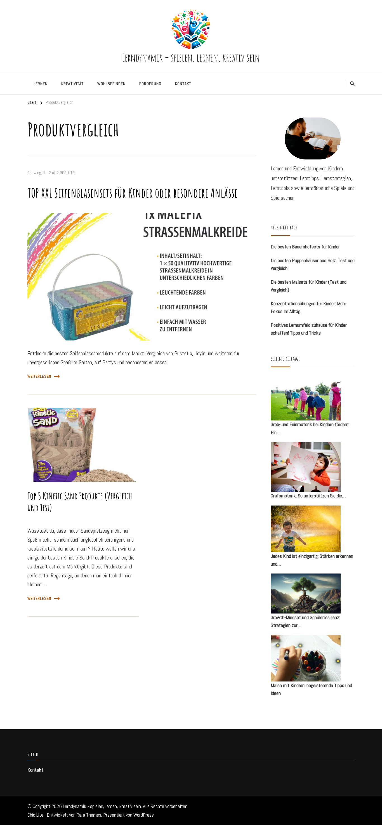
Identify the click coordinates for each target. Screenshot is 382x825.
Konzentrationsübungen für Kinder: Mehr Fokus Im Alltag (308, 307)
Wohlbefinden (111, 83)
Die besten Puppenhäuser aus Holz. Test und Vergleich (313, 264)
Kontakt (183, 83)
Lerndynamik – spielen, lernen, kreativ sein (191, 57)
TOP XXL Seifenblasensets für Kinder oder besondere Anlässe (132, 193)
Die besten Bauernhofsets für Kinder (305, 247)
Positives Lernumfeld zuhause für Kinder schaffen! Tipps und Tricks (309, 329)
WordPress (143, 815)
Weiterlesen (39, 376)
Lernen (41, 83)
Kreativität (72, 83)
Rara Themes (89, 815)
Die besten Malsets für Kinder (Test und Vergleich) (308, 286)
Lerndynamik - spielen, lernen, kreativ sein (102, 806)
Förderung (150, 83)
